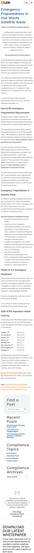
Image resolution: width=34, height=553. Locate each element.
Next (28, 502)
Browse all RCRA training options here (13, 373)
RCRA (25, 389)
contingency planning (12, 384)
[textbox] (17, 477)
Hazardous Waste (13, 456)
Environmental (11, 453)
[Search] (26, 2)
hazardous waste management (11, 389)
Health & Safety (12, 461)
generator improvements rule (21, 387)
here (17, 103)
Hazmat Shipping (12, 458)
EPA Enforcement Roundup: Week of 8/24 (16, 426)
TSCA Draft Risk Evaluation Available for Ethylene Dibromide (16, 435)
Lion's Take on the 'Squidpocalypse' (13, 430)
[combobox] (17, 477)
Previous (5, 502)
